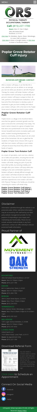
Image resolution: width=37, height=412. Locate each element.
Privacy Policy (22, 411)
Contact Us (26, 81)
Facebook (10, 389)
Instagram (10, 394)
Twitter (9, 399)
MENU (5, 2)
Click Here (8, 374)
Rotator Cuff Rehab (15, 80)
